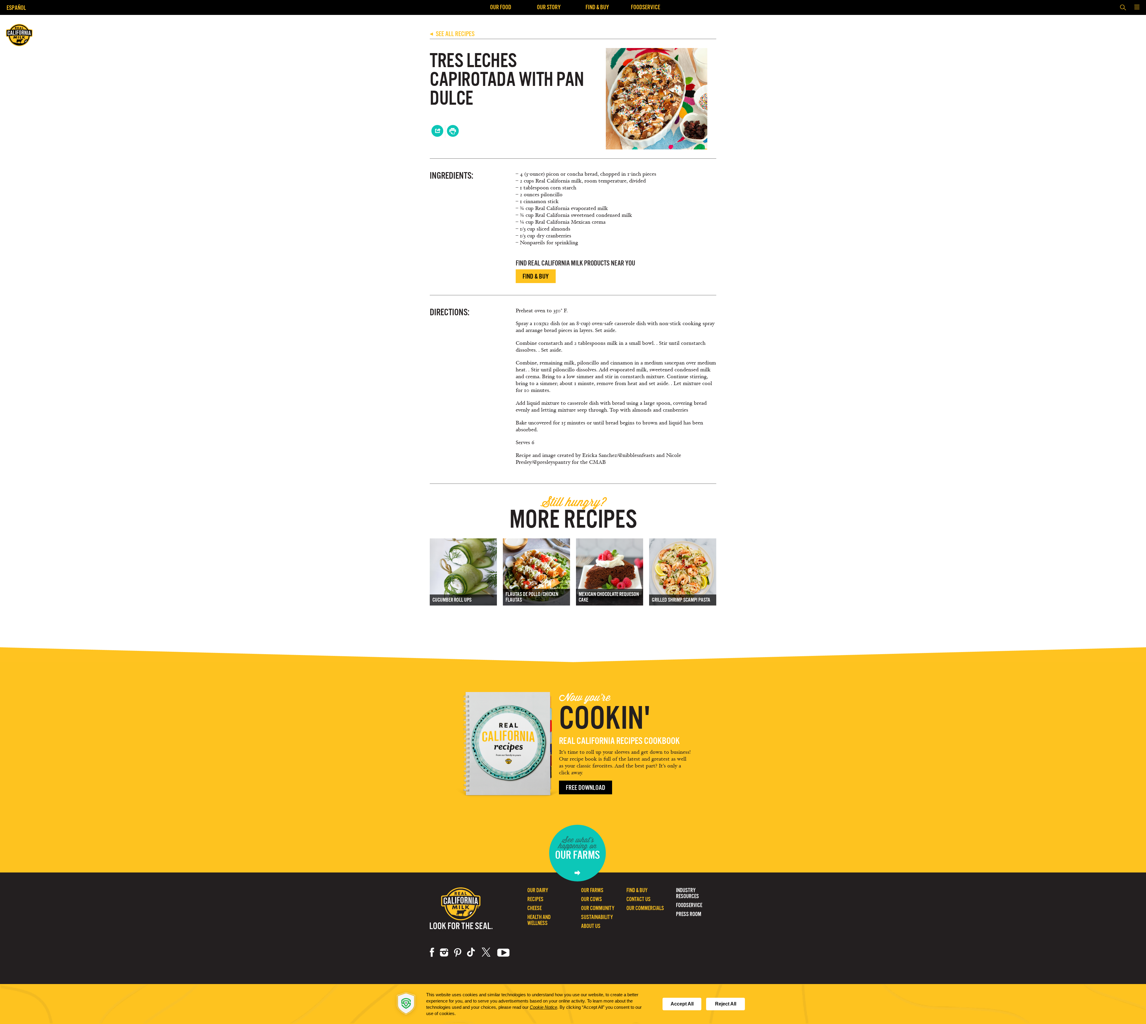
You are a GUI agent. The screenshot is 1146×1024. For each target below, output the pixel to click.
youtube (503, 952)
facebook (432, 952)
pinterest (457, 952)
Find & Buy (597, 7)
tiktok (471, 952)
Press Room (688, 914)
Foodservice (645, 7)
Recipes (535, 899)
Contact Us (638, 899)
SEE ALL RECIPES (452, 34)
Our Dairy (537, 890)
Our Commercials (645, 908)
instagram (444, 952)
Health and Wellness (539, 920)
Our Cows (591, 899)
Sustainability (597, 917)
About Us (590, 926)
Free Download (585, 787)
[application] (573, 1004)
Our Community (597, 908)
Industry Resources (687, 893)
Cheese (534, 908)
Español (16, 7)
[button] (1137, 7)
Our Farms (592, 890)
